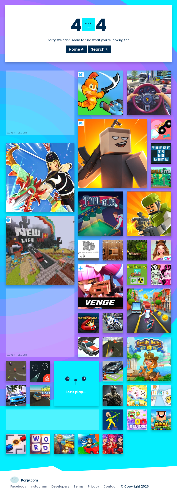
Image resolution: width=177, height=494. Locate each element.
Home (76, 49)
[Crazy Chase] (16, 371)
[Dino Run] (88, 250)
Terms (79, 486)
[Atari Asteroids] (40, 371)
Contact (110, 486)
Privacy (93, 486)
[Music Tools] (113, 250)
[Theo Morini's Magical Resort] (64, 444)
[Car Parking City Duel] (113, 371)
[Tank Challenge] (16, 444)
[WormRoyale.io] (88, 323)
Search (99, 49)
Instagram (38, 486)
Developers (60, 486)
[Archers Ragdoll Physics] (113, 419)
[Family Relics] (149, 359)
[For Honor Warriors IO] (76, 383)
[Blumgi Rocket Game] (161, 129)
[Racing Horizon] (16, 395)
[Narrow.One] (40, 177)
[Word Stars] (40, 444)
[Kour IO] (149, 213)
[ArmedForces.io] (113, 395)
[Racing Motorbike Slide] (113, 323)
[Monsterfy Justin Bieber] (161, 274)
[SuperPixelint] (161, 395)
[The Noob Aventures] (161, 419)
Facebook (18, 486)
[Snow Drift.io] (88, 347)
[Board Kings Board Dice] (137, 395)
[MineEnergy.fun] (137, 274)
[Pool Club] (100, 213)
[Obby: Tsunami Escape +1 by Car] (88, 444)
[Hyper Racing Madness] (40, 395)
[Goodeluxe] (137, 419)
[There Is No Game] (161, 153)
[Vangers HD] (137, 250)
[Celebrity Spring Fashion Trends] (161, 250)
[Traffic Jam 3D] (149, 93)
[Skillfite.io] (161, 177)
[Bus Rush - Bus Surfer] (149, 311)
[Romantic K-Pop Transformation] (113, 444)
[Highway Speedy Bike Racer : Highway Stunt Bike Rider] (113, 347)
